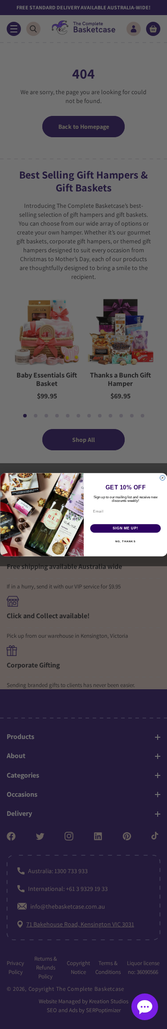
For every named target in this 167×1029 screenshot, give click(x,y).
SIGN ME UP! (125, 528)
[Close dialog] (162, 478)
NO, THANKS (125, 541)
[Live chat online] (144, 1006)
